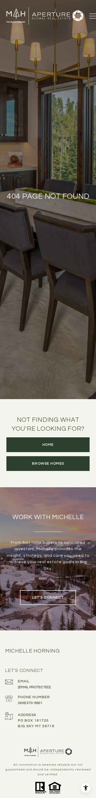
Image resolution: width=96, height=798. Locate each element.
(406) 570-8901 (30, 703)
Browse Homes (48, 463)
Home (48, 445)
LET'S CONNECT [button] (48, 597)
